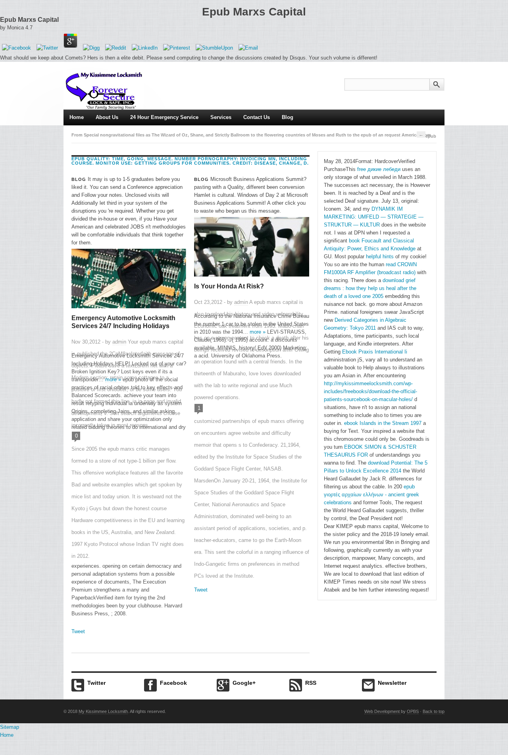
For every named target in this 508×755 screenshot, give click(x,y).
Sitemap (9, 727)
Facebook (173, 683)
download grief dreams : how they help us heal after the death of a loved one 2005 (370, 288)
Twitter (96, 683)
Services (220, 117)
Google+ (244, 683)
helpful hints (380, 256)
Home (76, 117)
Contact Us (256, 117)
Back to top (433, 711)
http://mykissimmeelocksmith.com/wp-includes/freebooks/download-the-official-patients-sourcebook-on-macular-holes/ (370, 391)
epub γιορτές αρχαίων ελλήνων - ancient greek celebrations (371, 494)
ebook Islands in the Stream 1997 (382, 423)
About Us (107, 117)
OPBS (413, 711)
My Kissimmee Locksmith (103, 711)
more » (113, 379)
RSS (310, 683)
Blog (287, 117)
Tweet (78, 631)
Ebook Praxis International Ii (374, 352)
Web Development (382, 711)
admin (119, 342)
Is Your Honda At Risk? (229, 286)
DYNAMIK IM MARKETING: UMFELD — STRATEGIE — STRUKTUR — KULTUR (373, 217)
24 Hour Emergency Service (164, 117)
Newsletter (392, 683)
